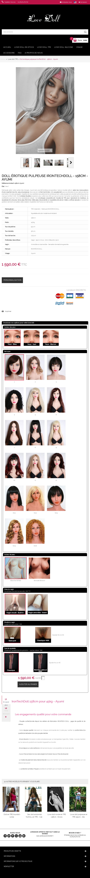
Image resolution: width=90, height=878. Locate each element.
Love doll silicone (63, 47)
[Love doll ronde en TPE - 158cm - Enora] (56, 799)
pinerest (12, 835)
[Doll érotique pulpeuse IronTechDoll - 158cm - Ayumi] (26, 162)
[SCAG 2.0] (45, 18)
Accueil (7, 47)
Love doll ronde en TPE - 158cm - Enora (57, 815)
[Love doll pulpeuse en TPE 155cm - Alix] (79, 799)
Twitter (9, 835)
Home (2, 59)
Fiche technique (6, 711)
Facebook (5, 835)
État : (3, 186)
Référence (5, 183)
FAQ (20, 53)
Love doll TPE (44, 47)
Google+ (16, 835)
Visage (79, 47)
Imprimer (8, 311)
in (23, 835)
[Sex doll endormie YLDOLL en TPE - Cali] (34, 799)
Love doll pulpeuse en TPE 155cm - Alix (79, 815)
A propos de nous (34, 53)
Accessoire (9, 53)
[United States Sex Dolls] (75, 2)
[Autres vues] (18, 162)
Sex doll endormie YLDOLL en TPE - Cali (34, 815)
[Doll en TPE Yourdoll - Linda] (12, 799)
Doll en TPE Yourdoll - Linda (12, 815)
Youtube (20, 835)
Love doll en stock (24, 47)
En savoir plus (6, 702)
